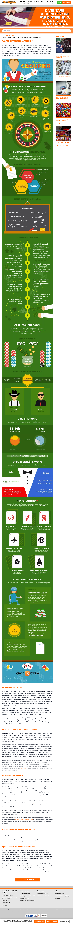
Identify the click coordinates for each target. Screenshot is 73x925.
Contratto (56, 896)
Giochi (11, 6)
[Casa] (3, 35)
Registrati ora (66, 2)
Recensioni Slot (32, 901)
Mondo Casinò (19, 6)
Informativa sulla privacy (59, 893)
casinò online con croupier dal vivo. (24, 819)
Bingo (42, 1)
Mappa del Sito (57, 898)
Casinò (20, 1)
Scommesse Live (31, 900)
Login (59, 2)
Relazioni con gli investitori (42, 895)
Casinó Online (5, 895)
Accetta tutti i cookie (39, 921)
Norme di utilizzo (66, 895)
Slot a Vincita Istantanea (24, 898)
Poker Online (13, 903)
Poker (47, 1)
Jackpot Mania (29, 2)
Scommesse (36, 1)
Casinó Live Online (6, 900)
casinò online (24, 768)
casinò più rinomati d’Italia (36, 802)
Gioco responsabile (62, 896)
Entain (46, 893)
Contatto (68, 896)
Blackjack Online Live (6, 903)
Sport (30, 6)
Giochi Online (5, 897)
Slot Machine (5, 6)
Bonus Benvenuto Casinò (25, 893)
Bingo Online (4, 905)
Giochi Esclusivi (32, 895)
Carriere (49, 895)
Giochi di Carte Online (6, 898)
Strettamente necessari (52, 921)
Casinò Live (25, 2)
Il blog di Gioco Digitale (24, 901)
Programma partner (41, 893)
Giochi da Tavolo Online (12, 897)
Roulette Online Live (6, 902)
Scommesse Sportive (24, 900)
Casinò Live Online (27, 879)
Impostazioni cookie (64, 921)
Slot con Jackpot (23, 896)
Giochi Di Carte (51, 2)
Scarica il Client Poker (24, 895)
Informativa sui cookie (58, 895)
